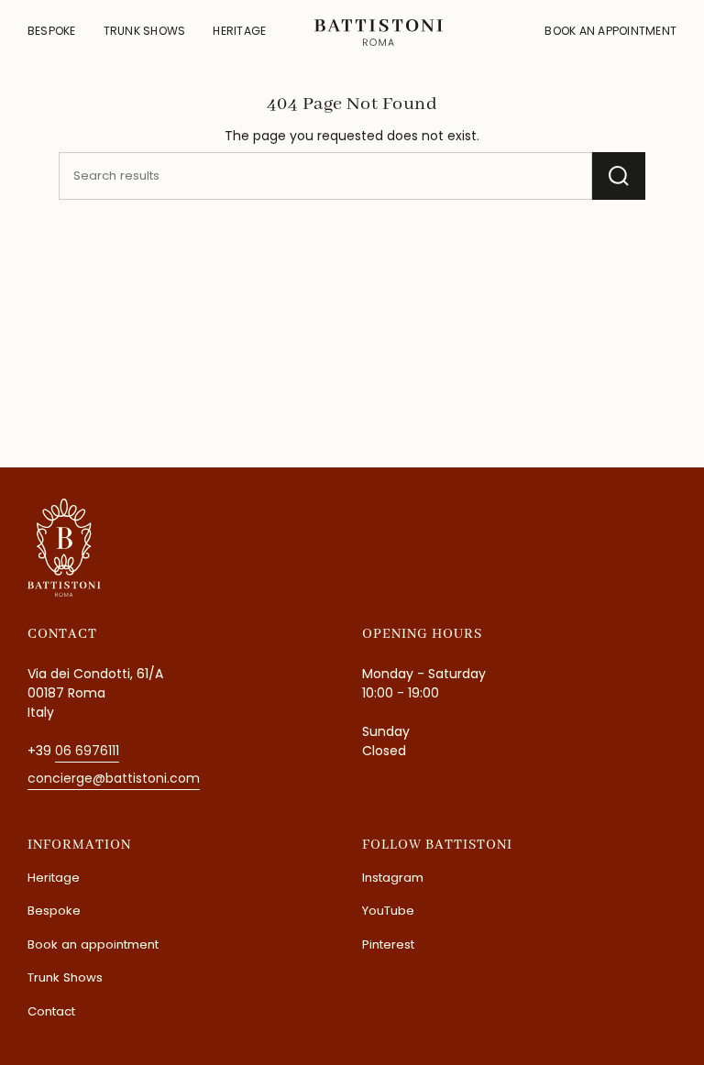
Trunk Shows (65, 977)
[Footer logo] (64, 548)
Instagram (393, 877)
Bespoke (54, 910)
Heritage (54, 877)
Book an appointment (93, 944)
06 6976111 (87, 750)
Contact (51, 1011)
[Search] (618, 176)
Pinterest (388, 944)
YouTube (388, 910)
